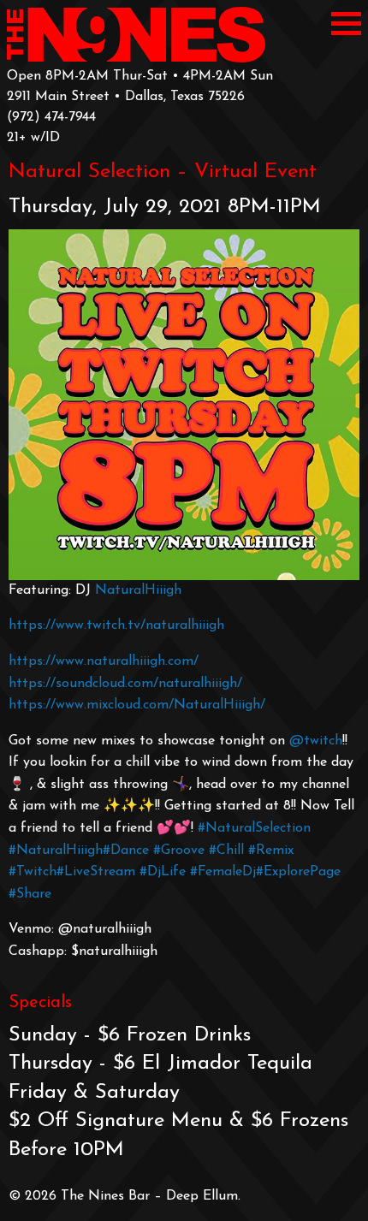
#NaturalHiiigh (56, 850)
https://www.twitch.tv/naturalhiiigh (116, 625)
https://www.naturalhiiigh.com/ (104, 661)
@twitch (315, 741)
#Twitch (32, 872)
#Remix (271, 850)
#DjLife (162, 872)
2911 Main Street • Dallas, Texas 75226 (126, 97)
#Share (30, 894)
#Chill (226, 850)
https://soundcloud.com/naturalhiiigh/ (125, 684)
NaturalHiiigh (138, 590)
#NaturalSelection (254, 828)
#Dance (126, 850)
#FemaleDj (223, 872)
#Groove (179, 850)
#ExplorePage (298, 872)
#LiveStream (95, 872)
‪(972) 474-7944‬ (51, 117)
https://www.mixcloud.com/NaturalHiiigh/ (137, 705)
